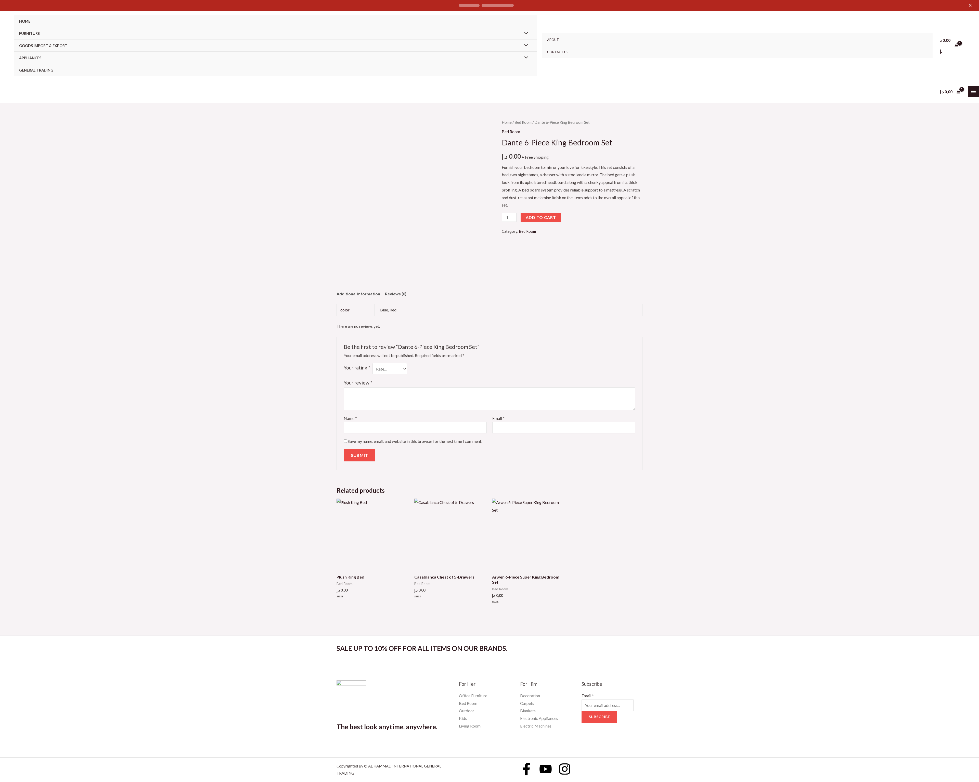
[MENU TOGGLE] (525, 33)
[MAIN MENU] (973, 91)
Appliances (30, 58)
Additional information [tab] (358, 293)
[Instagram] (564, 769)
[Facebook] (526, 769)
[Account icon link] (967, 45)
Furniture (29, 33)
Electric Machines (535, 725)
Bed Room (523, 122)
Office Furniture (473, 695)
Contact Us (557, 52)
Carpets (527, 703)
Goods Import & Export (43, 46)
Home (24, 21)
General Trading (36, 70)
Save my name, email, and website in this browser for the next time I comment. (415, 441)
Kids (463, 718)
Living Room (470, 725)
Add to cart (541, 217)
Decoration (530, 695)
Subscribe (599, 717)
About (553, 40)
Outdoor (466, 710)
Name (350, 418)
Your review (358, 383)
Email (498, 418)
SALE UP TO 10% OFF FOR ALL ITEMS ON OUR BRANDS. (422, 648)
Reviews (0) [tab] (395, 293)
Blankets (528, 710)
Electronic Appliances (539, 718)
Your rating (357, 368)
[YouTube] (545, 769)
